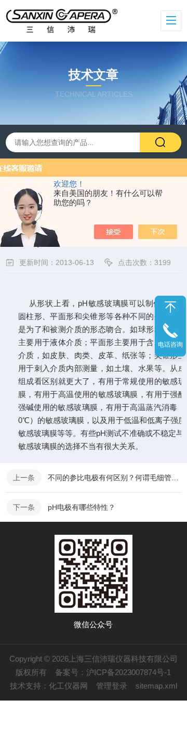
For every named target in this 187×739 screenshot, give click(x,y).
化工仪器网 (68, 685)
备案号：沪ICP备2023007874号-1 (113, 672)
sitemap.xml (156, 685)
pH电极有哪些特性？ (81, 507)
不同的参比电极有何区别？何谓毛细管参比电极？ (114, 477)
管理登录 (111, 685)
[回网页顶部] (170, 307)
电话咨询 (170, 344)
